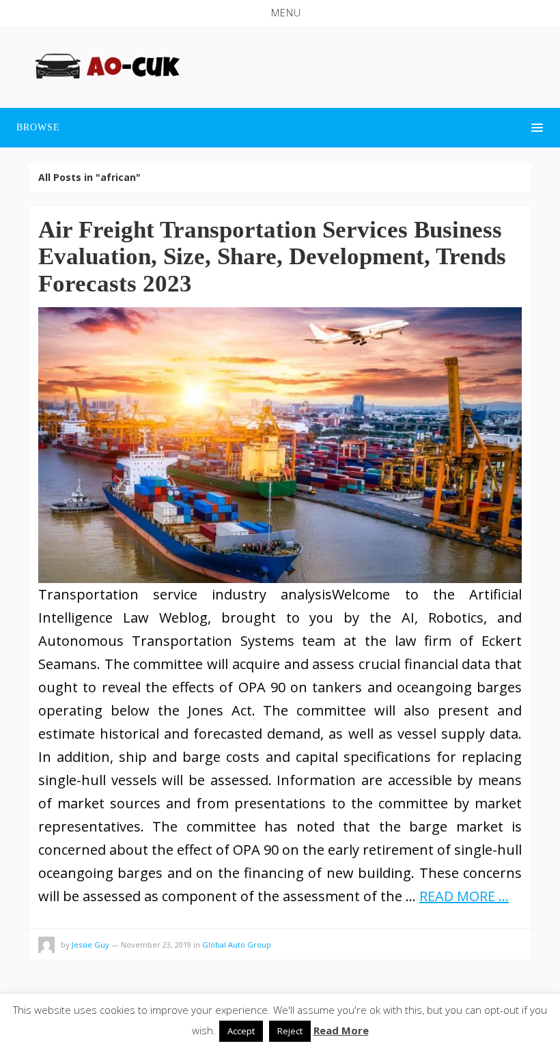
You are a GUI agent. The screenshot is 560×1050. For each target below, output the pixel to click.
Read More (341, 1030)
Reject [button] (290, 1031)
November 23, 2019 (156, 944)
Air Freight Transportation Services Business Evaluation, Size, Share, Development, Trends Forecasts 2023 (272, 256)
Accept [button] (241, 1031)
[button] (280, 13)
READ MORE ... (464, 896)
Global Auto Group (236, 944)
